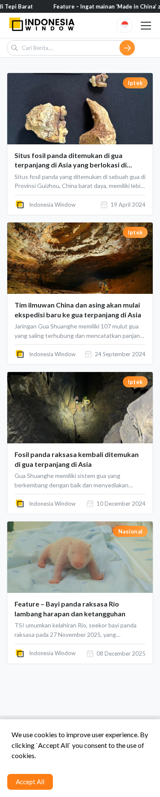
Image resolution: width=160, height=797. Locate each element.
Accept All (30, 781)
